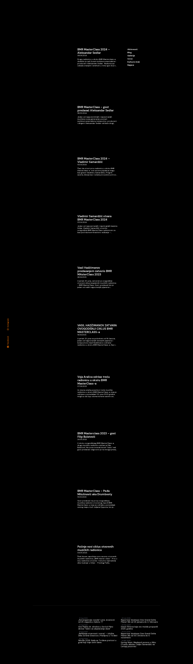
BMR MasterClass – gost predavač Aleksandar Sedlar (95, 108)
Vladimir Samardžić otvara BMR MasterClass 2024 (94, 217)
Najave (130, 65)
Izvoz (130, 59)
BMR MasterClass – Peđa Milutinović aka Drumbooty (94, 492)
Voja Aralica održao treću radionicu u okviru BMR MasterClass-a (93, 380)
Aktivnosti (132, 49)
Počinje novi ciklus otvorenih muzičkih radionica (95, 548)
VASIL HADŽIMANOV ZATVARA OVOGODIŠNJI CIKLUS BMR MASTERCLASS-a (97, 329)
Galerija (131, 55)
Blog (129, 52)
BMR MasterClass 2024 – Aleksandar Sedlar (93, 51)
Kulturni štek (133, 62)
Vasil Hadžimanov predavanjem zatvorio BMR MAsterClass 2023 (94, 271)
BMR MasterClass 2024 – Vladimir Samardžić (93, 160)
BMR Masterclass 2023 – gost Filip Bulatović (96, 435)
